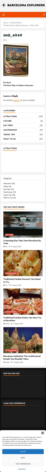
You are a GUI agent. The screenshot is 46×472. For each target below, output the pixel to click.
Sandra (7, 324)
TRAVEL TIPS (9, 134)
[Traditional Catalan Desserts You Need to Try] (23, 263)
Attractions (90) (9, 183)
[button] (43, 433)
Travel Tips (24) (9, 195)
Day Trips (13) (8, 189)
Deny (23, 458)
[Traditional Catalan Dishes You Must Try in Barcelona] (23, 302)
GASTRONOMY (10, 130)
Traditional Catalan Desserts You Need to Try (21, 280)
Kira (6, 247)
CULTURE (7, 121)
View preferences (23, 464)
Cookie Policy (22, 469)
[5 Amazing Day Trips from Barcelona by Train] (23, 224)
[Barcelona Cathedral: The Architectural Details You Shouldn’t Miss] (23, 340)
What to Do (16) (9, 197)
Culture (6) (7, 186)
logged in (16, 100)
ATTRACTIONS (10, 116)
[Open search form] (44, 14)
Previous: (18, 84)
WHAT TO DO (9, 139)
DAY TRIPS (8, 125)
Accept (23, 451)
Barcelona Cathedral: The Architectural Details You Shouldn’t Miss (22, 357)
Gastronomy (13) (9, 192)
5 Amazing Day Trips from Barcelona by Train (22, 242)
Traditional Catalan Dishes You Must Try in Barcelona (22, 319)
